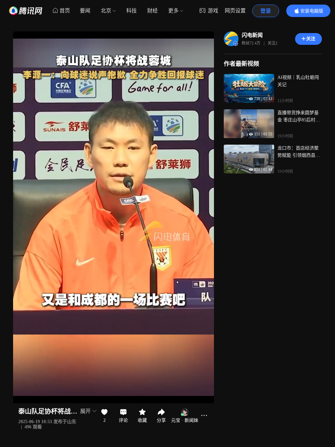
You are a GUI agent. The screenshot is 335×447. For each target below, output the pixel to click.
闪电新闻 (252, 35)
